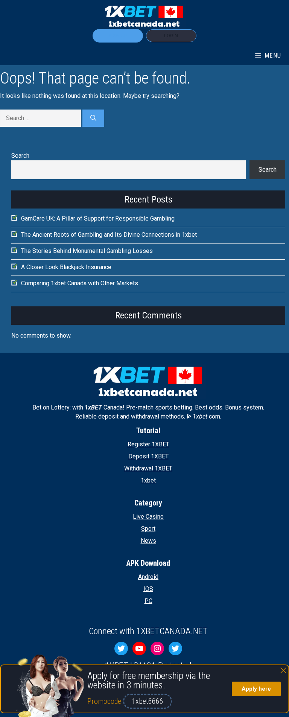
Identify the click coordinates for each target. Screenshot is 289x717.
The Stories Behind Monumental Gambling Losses (87, 250)
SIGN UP (118, 35)
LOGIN (171, 35)
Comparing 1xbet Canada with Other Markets (79, 283)
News (148, 540)
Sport (148, 528)
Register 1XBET (148, 444)
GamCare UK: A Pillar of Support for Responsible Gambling (98, 218)
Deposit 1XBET (148, 456)
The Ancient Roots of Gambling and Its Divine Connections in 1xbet (109, 234)
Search (20, 155)
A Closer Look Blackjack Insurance (66, 267)
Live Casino (148, 516)
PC (148, 600)
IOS (148, 588)
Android (148, 576)
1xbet (148, 480)
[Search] (93, 118)
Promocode (105, 701)
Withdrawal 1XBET (148, 468)
